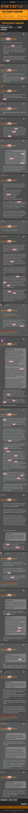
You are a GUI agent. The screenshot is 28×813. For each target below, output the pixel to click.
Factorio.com (5, 2)
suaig (2, 117)
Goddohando (3, 85)
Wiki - (12, 333)
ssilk (5, 304)
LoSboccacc (3, 494)
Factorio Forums (12, 12)
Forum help (15, 333)
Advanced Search (12, 331)
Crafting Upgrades (9, 39)
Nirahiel (2, 64)
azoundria (3, 33)
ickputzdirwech (8, 25)
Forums (12, 2)
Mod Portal (24, 2)
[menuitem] (6, 16)
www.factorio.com (6, 13)
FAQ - (9, 333)
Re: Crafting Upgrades (9, 70)
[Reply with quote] (24, 34)
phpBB (10, 810)
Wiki (18, 2)
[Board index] (12, 7)
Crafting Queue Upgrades (13, 22)
